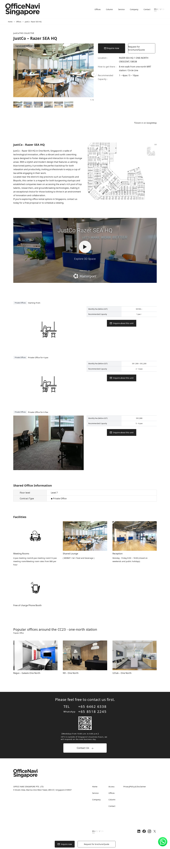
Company (134, 9)
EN (155, 9)
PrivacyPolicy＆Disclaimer (134, 786)
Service (121, 9)
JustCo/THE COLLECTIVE (23, 33)
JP (159, 9)
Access (111, 786)
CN (163, 9)
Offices (98, 9)
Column (109, 9)
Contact (147, 9)
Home (10, 22)
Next (146, 172)
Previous (85, 172)
